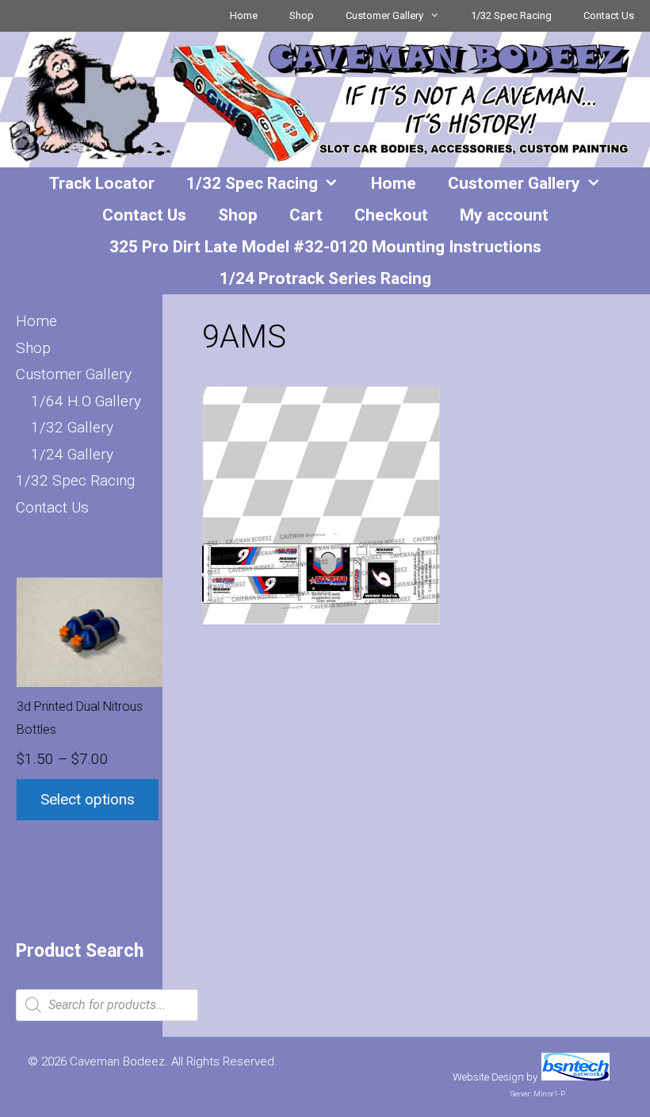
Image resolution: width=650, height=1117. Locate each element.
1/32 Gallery (72, 427)
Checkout (391, 215)
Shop (301, 15)
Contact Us (608, 15)
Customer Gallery (384, 15)
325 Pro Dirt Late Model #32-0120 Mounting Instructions (325, 246)
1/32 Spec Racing (511, 15)
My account (504, 215)
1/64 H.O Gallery (86, 401)
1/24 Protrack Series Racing (325, 278)
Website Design (488, 1077)
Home (244, 15)
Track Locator (102, 183)
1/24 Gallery (72, 454)
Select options (87, 799)
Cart (306, 215)
